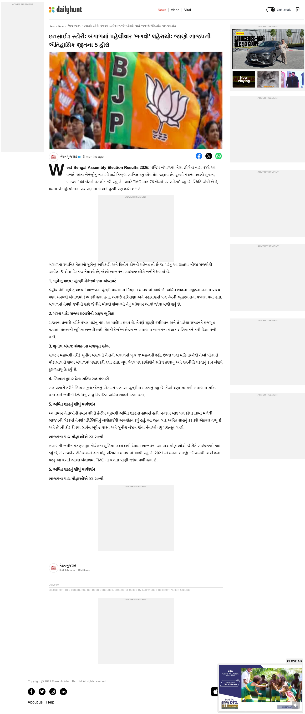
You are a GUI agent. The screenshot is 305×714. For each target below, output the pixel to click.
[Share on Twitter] (208, 156)
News (162, 10)
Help (50, 702)
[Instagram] (52, 691)
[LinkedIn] (63, 691)
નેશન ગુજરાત (74, 25)
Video (175, 10)
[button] (270, 9)
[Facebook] (31, 691)
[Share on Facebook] (199, 156)
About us (35, 702)
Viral (187, 10)
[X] (42, 691)
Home (52, 26)
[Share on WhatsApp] (218, 156)
